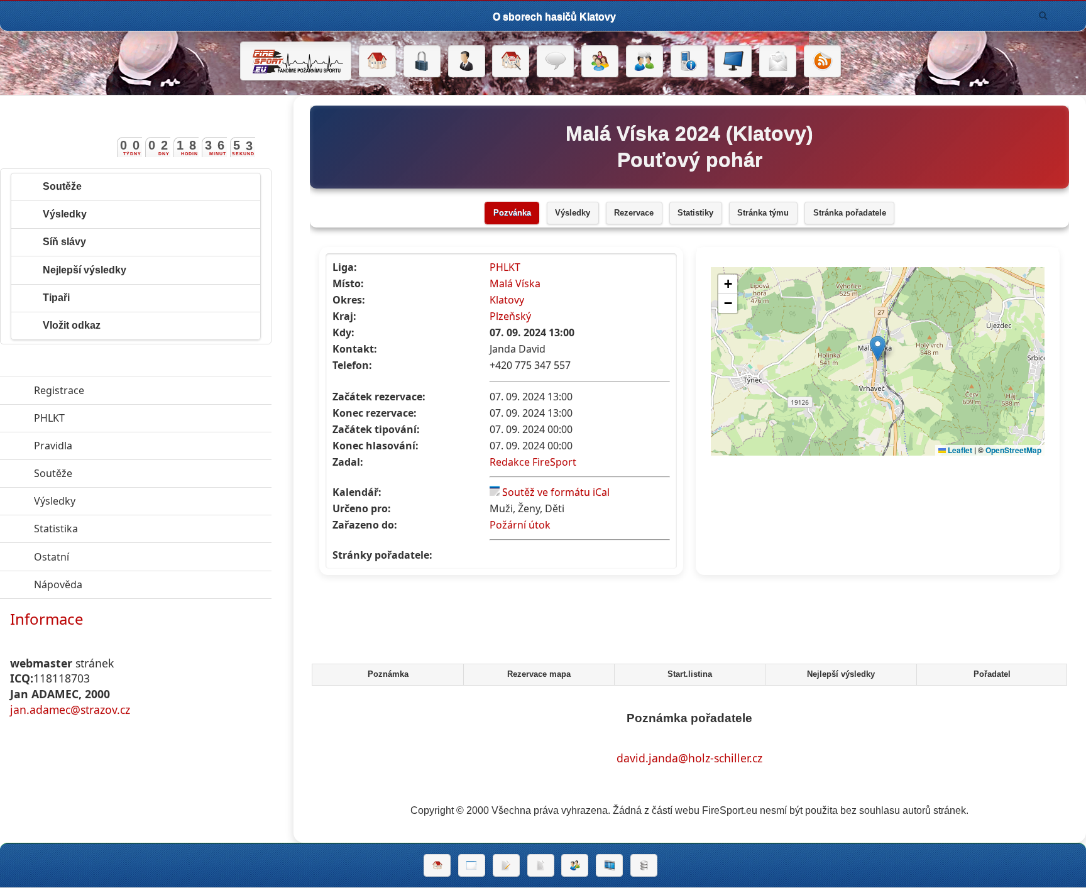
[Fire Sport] (295, 60)
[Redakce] (777, 61)
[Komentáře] (555, 61)
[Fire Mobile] (689, 61)
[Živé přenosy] (733, 61)
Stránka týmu (763, 213)
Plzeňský (510, 316)
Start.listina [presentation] (689, 674)
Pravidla (111, 445)
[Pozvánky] (471, 865)
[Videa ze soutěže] (609, 865)
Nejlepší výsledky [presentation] (841, 674)
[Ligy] (643, 865)
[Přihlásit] (422, 61)
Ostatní (109, 557)
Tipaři (56, 297)
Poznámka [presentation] (388, 674)
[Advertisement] (689, 623)
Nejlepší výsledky (84, 270)
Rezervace (634, 213)
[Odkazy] (510, 61)
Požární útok (520, 525)
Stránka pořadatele (849, 213)
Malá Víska (515, 283)
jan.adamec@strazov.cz (70, 709)
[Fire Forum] (644, 61)
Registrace (59, 390)
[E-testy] (599, 61)
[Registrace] (466, 61)
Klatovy (507, 300)
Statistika (114, 528)
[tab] (387, 675)
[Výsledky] (540, 865)
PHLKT (505, 267)
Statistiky (695, 213)
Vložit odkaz (72, 325)
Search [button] (1043, 16)
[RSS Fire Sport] (822, 61)
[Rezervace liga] (506, 865)
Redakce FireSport (533, 462)
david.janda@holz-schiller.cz (689, 757)
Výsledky (572, 213)
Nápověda (116, 584)
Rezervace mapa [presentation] (539, 674)
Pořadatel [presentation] (992, 674)
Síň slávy (64, 241)
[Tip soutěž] (574, 865)
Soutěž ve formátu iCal (556, 492)
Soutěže (62, 186)
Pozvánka (512, 213)
